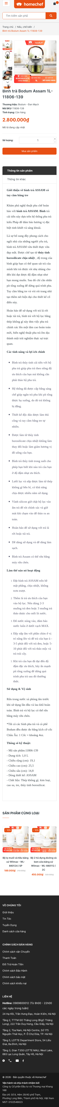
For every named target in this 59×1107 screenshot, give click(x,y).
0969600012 (21, 1003)
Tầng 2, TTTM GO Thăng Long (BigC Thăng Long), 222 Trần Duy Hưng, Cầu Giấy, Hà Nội (27, 1022)
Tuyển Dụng (9, 925)
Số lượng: (7, 140)
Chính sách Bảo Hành (14, 970)
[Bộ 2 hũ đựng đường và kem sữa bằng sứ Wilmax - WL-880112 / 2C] (43, 839)
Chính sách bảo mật (13, 977)
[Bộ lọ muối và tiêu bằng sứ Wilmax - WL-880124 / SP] (16, 839)
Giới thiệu (8, 912)
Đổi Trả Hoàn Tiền (12, 964)
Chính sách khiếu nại (14, 983)
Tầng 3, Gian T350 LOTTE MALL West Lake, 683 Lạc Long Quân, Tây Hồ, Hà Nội (27, 1052)
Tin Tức (6, 918)
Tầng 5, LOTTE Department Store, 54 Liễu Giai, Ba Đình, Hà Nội (26, 1042)
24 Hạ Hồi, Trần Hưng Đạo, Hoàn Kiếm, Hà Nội (29, 1013)
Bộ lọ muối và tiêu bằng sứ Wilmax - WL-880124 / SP (16, 861)
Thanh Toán (9, 957)
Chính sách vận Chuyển (16, 951)
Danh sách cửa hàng (14, 931)
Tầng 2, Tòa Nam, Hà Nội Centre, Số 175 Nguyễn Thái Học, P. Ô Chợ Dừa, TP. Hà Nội (27, 1032)
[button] (7, 44)
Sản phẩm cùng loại (20, 813)
